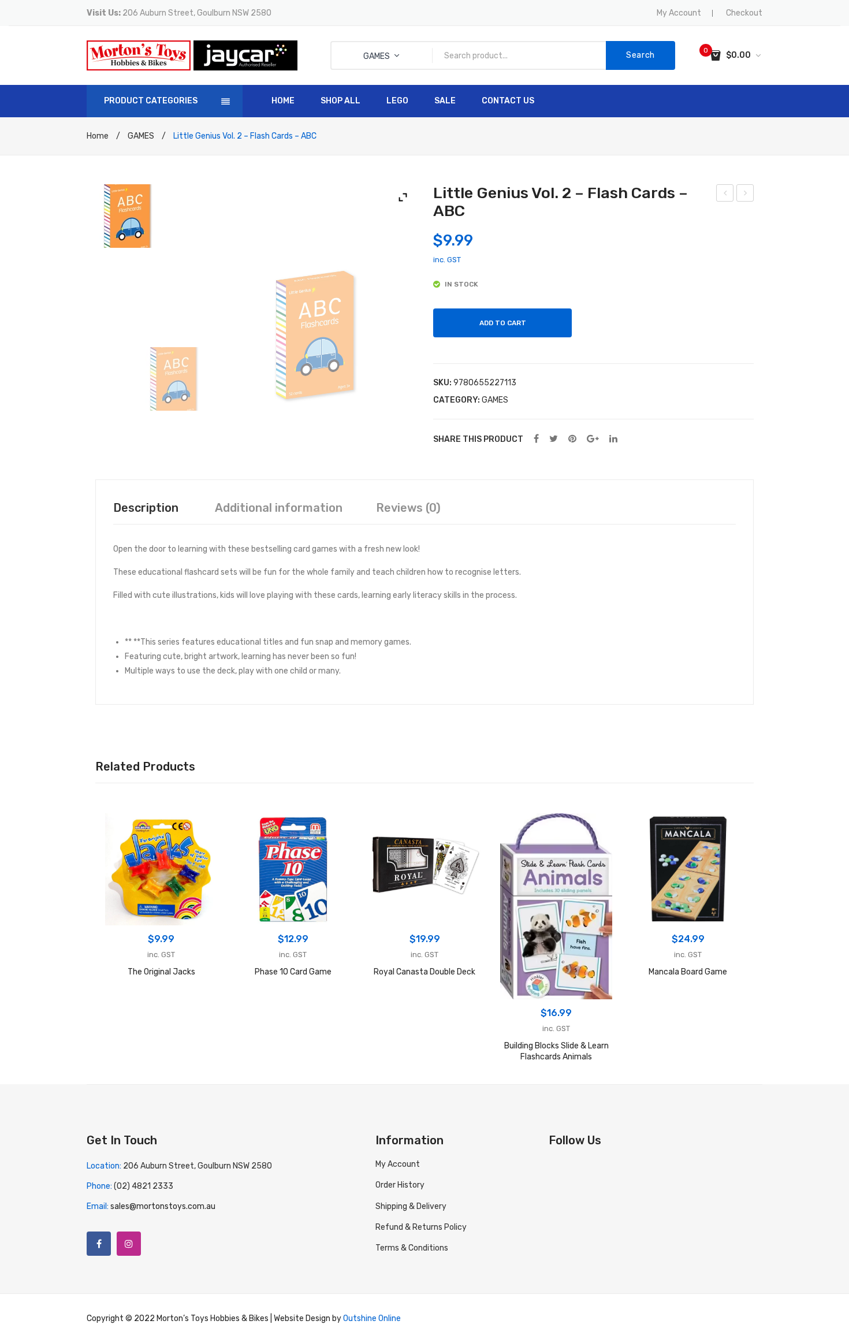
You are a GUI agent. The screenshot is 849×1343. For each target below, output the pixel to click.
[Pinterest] (572, 439)
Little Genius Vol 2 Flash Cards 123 (745, 195)
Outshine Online (372, 1318)
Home (98, 136)
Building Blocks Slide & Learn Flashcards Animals (556, 1051)
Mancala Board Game (688, 972)
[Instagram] (129, 1244)
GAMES (141, 136)
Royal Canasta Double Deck (424, 972)
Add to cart (502, 323)
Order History (400, 1185)
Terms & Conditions (411, 1248)
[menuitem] (283, 101)
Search (640, 55)
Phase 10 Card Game (293, 972)
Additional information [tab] (278, 508)
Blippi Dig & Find (725, 195)
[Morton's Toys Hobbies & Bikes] (139, 55)
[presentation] (78, 941)
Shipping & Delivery (410, 1206)
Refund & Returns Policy (421, 1227)
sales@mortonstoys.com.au (162, 1206)
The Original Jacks (161, 972)
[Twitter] (553, 439)
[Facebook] (536, 439)
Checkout (744, 13)
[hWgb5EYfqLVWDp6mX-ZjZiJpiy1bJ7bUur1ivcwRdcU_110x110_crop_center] (195, 379)
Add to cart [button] (161, 914)
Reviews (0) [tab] (408, 508)
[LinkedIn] (613, 439)
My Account (679, 13)
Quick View (120, 828)
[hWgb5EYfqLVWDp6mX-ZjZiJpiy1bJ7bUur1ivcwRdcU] (314, 335)
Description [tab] (145, 508)
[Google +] (593, 439)
